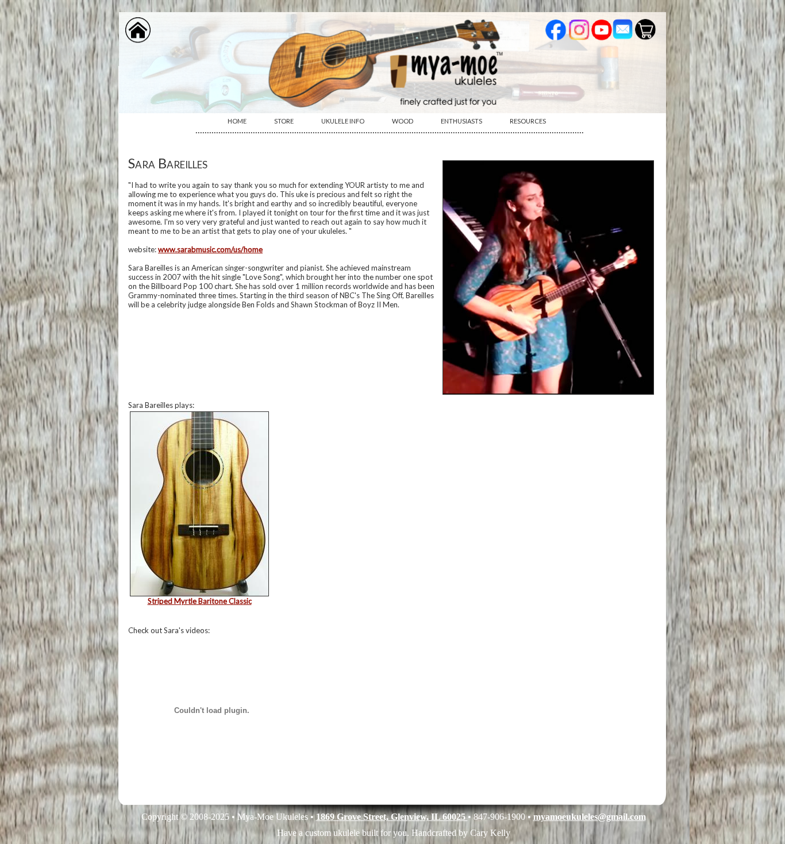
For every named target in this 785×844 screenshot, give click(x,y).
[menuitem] (237, 121)
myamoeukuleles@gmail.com (589, 817)
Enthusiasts (461, 121)
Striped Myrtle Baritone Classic (200, 601)
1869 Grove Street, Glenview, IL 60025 (392, 817)
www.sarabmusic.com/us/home (210, 249)
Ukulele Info (342, 121)
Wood (402, 121)
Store (284, 121)
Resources (528, 121)
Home (237, 121)
